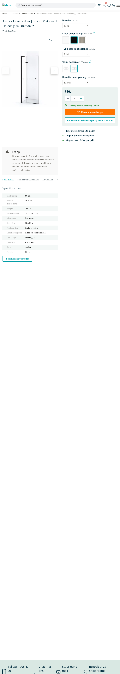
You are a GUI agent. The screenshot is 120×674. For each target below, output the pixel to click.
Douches (14, 13)
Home (4, 13)
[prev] (5, 70)
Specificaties (8, 179)
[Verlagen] (68, 98)
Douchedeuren (27, 13)
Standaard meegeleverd (28, 179)
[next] (54, 70)
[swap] (51, 40)
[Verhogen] (81, 98)
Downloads (47, 179)
